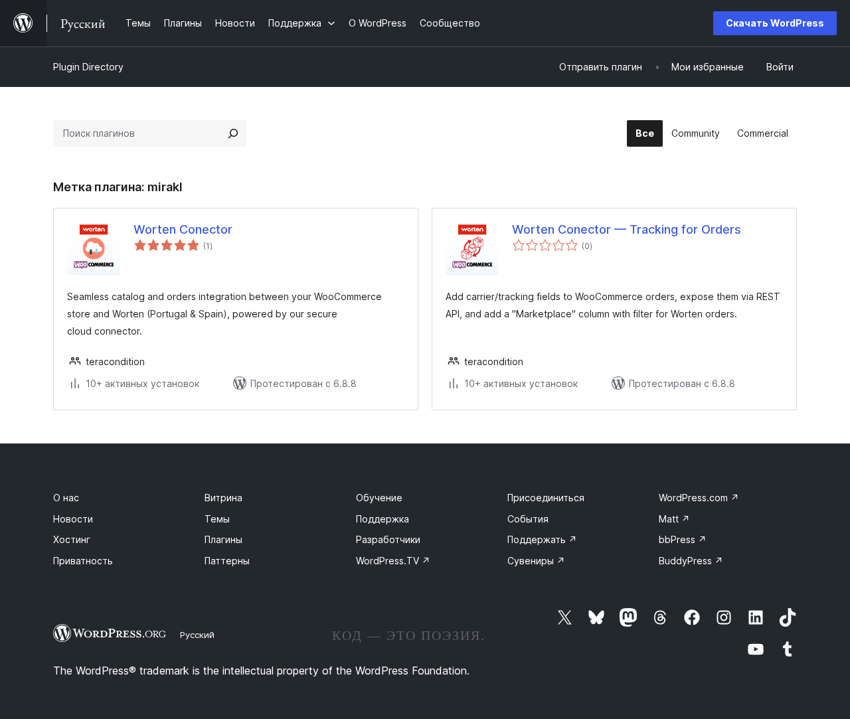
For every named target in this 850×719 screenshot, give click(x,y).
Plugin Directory (88, 66)
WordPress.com (699, 497)
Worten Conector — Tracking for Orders (626, 229)
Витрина (223, 497)
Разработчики (388, 539)
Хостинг (71, 539)
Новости (73, 518)
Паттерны (227, 560)
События (528, 518)
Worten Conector (182, 229)
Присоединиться (545, 497)
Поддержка (382, 518)
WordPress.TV (393, 560)
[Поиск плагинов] (233, 133)
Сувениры (536, 560)
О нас (66, 497)
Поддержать (542, 539)
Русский (197, 634)
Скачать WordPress (775, 23)
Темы (217, 518)
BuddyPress (691, 560)
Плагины (223, 539)
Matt (674, 518)
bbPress (683, 539)
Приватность (83, 560)
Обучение (379, 497)
